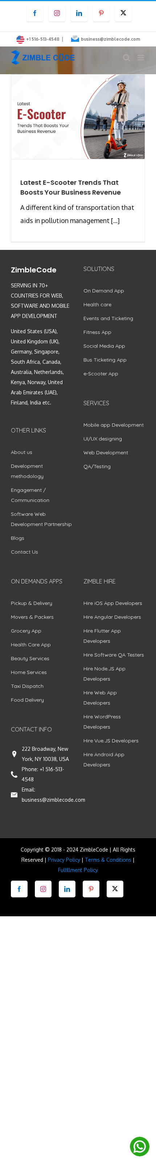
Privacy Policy (64, 860)
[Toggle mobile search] (126, 57)
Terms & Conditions (108, 860)
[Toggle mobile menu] (141, 57)
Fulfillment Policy (78, 870)
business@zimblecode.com (110, 39)
